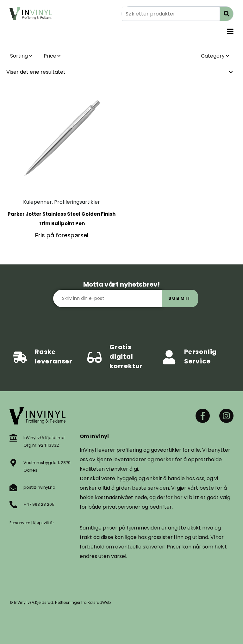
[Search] (226, 14)
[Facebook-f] (203, 416)
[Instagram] (226, 416)
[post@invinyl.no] (13, 487)
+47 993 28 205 (38, 504)
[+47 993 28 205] (13, 504)
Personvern (19, 522)
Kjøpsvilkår (43, 522)
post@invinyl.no (39, 487)
